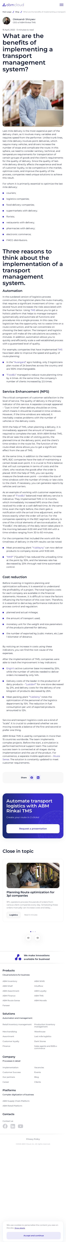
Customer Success (12, 1072)
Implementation (10, 1067)
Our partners (9, 1077)
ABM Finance (9, 995)
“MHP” (9, 556)
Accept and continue (34, 1235)
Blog (17, 12)
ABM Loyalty (40, 991)
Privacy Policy (33, 1139)
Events (37, 1072)
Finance (6, 1046)
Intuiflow (38, 986)
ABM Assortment (11, 991)
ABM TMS (39, 995)
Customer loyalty (11, 1041)
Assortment (8, 1036)
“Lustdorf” (30, 684)
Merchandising (10, 1031)
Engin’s (10, 668)
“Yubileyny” (38, 547)
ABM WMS (39, 981)
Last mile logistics (42, 1036)
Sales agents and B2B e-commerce (45, 1047)
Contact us (8, 1121)
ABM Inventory (10, 981)
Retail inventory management (17, 1024)
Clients (37, 1082)
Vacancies (39, 1067)
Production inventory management (44, 1025)
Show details (20, 1228)
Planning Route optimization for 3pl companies (30, 894)
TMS (33, 310)
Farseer (6, 1005)
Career (6, 1082)
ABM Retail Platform (12, 1106)
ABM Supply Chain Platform (16, 1101)
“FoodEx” (11, 374)
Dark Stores (40, 1041)
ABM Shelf (7, 986)
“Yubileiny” (35, 696)
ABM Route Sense (11, 1000)
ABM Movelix (40, 1000)
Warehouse (39, 1031)
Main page (7, 12)
